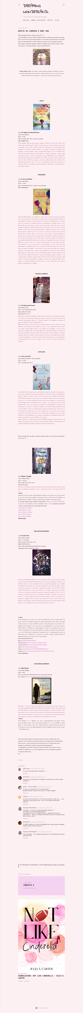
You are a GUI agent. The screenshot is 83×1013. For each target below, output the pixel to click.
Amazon (49, 501)
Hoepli (26, 503)
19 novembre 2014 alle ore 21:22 (44, 786)
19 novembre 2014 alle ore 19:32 (37, 768)
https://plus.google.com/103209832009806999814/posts (35, 649)
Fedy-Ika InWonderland (29, 807)
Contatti (50, 20)
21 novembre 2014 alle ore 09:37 (37, 822)
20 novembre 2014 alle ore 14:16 (44, 807)
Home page (26, 20)
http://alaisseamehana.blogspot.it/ (28, 640)
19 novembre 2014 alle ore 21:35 (35, 796)
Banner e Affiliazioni (38, 20)
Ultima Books (54, 501)
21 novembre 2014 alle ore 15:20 (44, 831)
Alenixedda (26, 822)
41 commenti (32, 888)
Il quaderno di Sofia (47, 503)
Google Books (21, 503)
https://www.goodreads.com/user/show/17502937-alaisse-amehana (39, 651)
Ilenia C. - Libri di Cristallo (30, 786)
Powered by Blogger (43, 1008)
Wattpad (36, 503)
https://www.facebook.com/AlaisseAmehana (37, 642)
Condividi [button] (20, 760)
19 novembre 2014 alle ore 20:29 (37, 777)
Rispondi (25, 773)
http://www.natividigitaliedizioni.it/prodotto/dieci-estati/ (38, 676)
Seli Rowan (26, 777)
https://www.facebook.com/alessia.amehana (37, 645)
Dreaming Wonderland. (35, 9)
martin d (25, 796)
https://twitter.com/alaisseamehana (30, 647)
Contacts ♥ (28, 885)
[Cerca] (64, 5)
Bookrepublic (61, 501)
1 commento (27, 981)
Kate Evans (26, 768)
